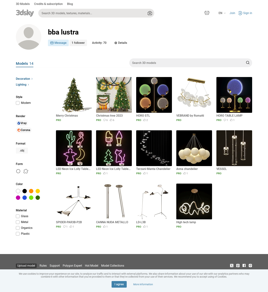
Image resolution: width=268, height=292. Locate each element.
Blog (70, 4)
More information (143, 284)
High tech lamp (186, 222)
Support (55, 265)
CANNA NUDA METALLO (112, 222)
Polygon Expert (72, 265)
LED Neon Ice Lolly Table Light (73, 169)
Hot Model (91, 265)
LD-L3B (141, 222)
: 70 (99, 43)
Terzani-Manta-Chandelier (153, 169)
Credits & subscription (48, 4)
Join (232, 13)
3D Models (23, 4)
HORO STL (143, 115)
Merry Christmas (67, 115)
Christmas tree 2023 (109, 115)
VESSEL (221, 169)
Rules (43, 265)
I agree (119, 284)
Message (61, 43)
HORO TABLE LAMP (229, 115)
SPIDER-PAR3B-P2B (69, 222)
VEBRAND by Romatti (190, 115)
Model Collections (112, 265)
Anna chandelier (187, 169)
